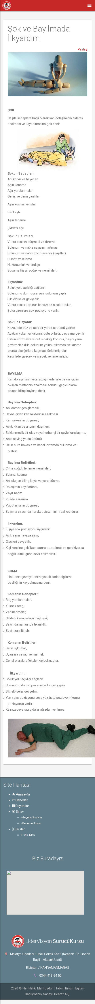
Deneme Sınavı (31, 823)
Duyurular (22, 806)
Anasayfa (22, 794)
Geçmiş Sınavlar (32, 817)
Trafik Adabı (28, 835)
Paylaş (82, 49)
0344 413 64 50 (50, 976)
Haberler (21, 800)
